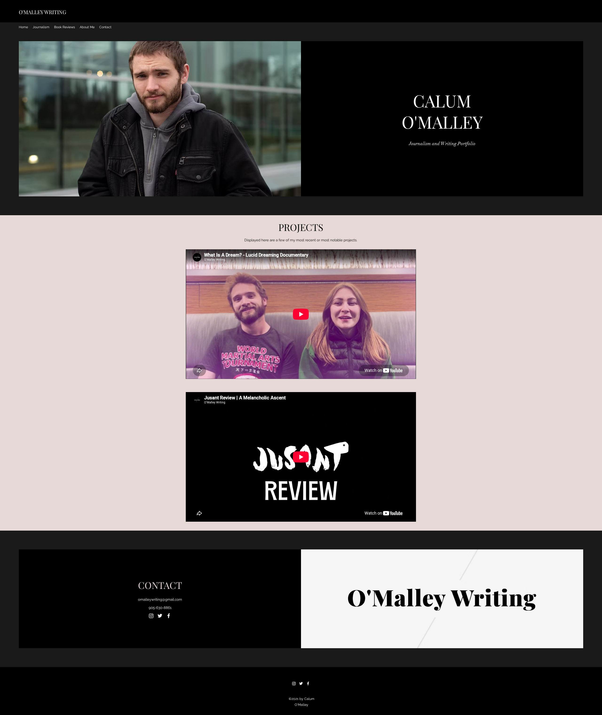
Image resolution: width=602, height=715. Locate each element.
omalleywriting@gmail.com (160, 599)
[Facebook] (169, 616)
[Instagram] (151, 616)
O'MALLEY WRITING (42, 12)
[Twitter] (160, 616)
